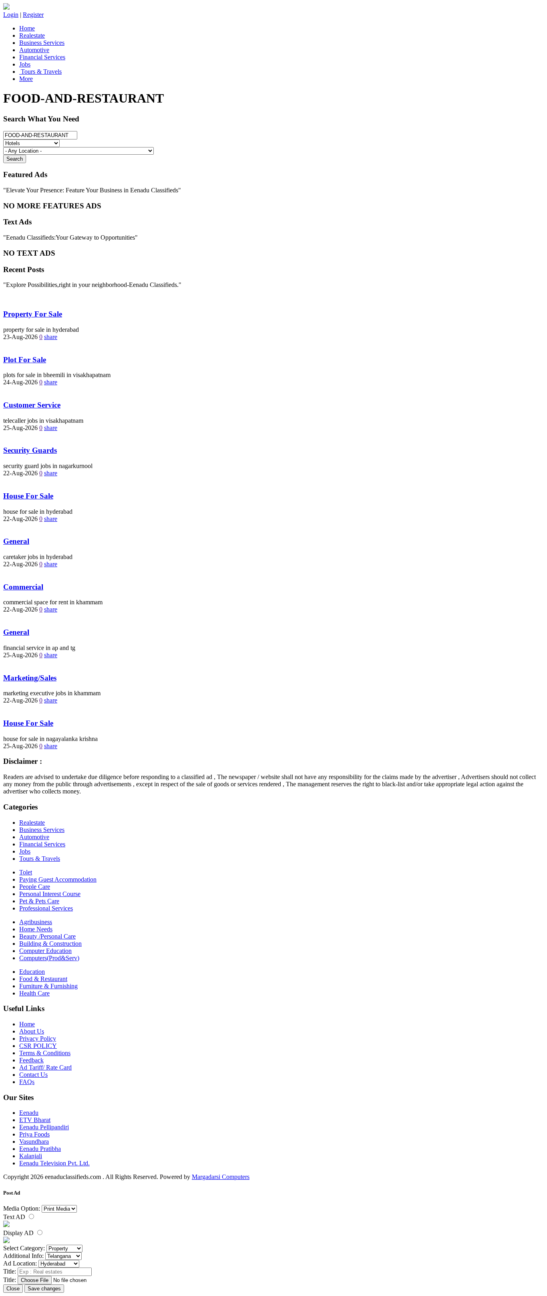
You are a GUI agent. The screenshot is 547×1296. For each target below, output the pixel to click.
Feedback (31, 1060)
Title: (9, 1271)
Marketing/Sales (29, 678)
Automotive (34, 49)
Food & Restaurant (43, 978)
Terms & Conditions (44, 1053)
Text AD (15, 1216)
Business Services (41, 42)
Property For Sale (32, 314)
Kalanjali (30, 1156)
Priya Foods (34, 1134)
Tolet (25, 872)
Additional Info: (23, 1255)
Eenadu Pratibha (40, 1148)
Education (32, 971)
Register (33, 14)
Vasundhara (34, 1141)
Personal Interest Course (49, 893)
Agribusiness (35, 922)
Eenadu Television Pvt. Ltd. (54, 1163)
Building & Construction (50, 943)
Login (10, 14)
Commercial (23, 587)
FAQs (26, 1081)
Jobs (24, 64)
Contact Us (33, 1074)
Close (13, 1289)
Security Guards (30, 450)
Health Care (34, 993)
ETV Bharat (34, 1119)
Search (14, 159)
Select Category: (24, 1248)
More (26, 78)
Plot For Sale (24, 359)
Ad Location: (20, 1263)
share (50, 336)
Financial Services (42, 57)
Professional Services (46, 908)
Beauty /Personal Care (47, 936)
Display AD (19, 1232)
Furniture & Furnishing (48, 986)
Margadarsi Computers (220, 1176)
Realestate (32, 35)
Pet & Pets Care (39, 901)
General (16, 541)
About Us (31, 1031)
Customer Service (31, 405)
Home (27, 28)
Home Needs (35, 929)
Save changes (44, 1289)
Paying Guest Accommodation (58, 879)
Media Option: (21, 1208)
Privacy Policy (37, 1038)
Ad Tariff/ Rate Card (45, 1067)
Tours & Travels (40, 71)
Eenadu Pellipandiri (44, 1127)
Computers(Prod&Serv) (49, 958)
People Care (34, 886)
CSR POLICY (38, 1045)
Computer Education (45, 950)
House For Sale (28, 496)
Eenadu (28, 1112)
